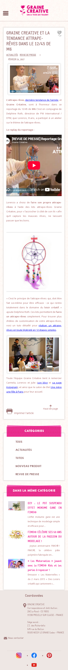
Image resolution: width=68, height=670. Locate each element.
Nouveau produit (28, 466)
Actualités (12, 55)
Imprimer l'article (23, 413)
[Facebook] (34, 655)
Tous (18, 442)
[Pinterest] (49, 655)
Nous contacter (16, 638)
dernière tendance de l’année (41, 100)
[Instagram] (19, 655)
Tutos (19, 458)
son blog (43, 382)
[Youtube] (34, 665)
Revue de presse (28, 55)
